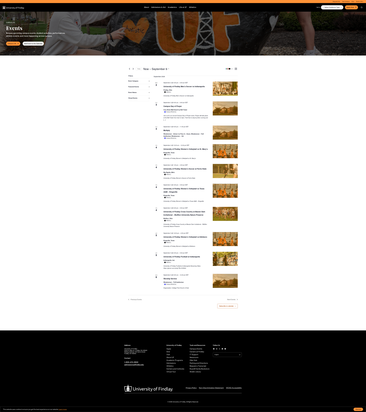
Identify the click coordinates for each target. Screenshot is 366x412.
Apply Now (350, 7)
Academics (172, 7)
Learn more (63, 409)
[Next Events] (133, 69)
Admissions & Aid (158, 7)
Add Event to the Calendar (33, 44)
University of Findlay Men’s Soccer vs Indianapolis (184, 86)
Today (138, 69)
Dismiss (358, 409)
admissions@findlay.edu (134, 365)
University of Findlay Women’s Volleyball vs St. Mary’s (185, 149)
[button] (228, 69)
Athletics (192, 7)
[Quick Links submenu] (363, 1)
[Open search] (362, 7)
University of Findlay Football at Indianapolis (181, 256)
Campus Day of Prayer (172, 106)
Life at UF (183, 7)
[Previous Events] (129, 69)
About (146, 7)
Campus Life (12, 44)
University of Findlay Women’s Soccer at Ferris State (184, 169)
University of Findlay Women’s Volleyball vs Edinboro (185, 237)
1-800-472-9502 (131, 362)
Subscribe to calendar (226, 306)
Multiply (166, 130)
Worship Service (170, 278)
